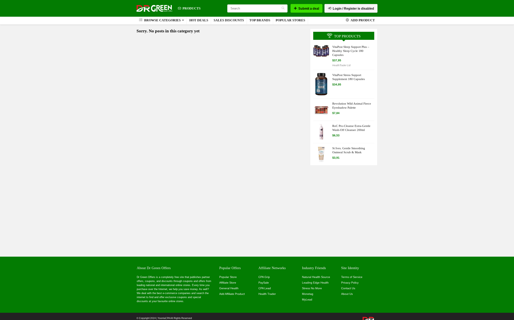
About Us (347, 293)
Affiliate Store (227, 282)
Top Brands (259, 20)
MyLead (307, 299)
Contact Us (348, 288)
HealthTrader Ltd (341, 65)
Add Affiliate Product (232, 293)
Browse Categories (162, 20)
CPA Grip (264, 277)
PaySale (263, 282)
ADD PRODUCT (362, 20)
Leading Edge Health (315, 282)
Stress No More (312, 288)
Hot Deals (198, 20)
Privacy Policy (350, 282)
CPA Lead (264, 288)
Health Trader (267, 293)
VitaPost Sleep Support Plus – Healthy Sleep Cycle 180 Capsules (350, 51)
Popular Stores (290, 20)
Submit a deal (308, 8)
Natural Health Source (316, 277)
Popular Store (228, 277)
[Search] (283, 8)
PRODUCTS (192, 8)
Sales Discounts (229, 20)
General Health (229, 288)
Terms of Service (351, 277)
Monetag (307, 293)
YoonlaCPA (164, 318)
